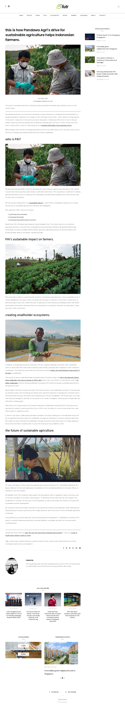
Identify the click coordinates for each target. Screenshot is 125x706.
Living (38, 15)
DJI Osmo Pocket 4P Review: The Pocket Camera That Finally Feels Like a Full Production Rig (33, 615)
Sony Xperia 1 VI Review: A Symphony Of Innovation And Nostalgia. (107, 60)
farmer (21, 541)
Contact (102, 15)
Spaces (29, 15)
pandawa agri (37, 541)
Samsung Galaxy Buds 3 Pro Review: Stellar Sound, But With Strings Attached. (107, 74)
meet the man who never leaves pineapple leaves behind (43, 533)
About (93, 15)
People (65, 15)
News (21, 15)
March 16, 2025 (101, 66)
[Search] (118, 6)
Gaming (73, 15)
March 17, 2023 (101, 41)
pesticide (45, 541)
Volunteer (83, 15)
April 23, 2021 (101, 52)
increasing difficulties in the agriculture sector (56, 125)
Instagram (72, 692)
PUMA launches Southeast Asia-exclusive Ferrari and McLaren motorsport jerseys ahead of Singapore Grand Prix (53, 616)
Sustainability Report (36, 203)
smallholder (53, 541)
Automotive (54, 15)
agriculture (14, 541)
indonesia (28, 541)
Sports (55, 609)
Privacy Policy (62, 699)
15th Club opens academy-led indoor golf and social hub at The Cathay (72, 615)
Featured (41, 99)
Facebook (55, 692)
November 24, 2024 (103, 80)
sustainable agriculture (13, 544)
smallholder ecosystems (67, 541)
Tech (45, 15)
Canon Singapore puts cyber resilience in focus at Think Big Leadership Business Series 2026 (13, 615)
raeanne (38, 101)
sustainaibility (28, 544)
